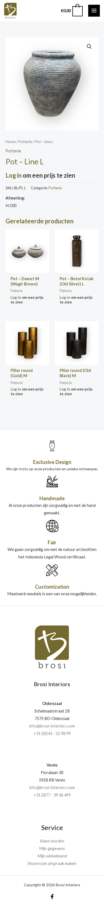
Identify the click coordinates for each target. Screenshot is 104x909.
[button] (89, 47)
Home (11, 141)
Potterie (25, 141)
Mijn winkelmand (52, 856)
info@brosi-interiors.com (52, 726)
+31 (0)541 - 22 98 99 (52, 733)
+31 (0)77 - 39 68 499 (52, 795)
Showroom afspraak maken (52, 863)
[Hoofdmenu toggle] (94, 10)
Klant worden (52, 841)
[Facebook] (52, 896)
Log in (14, 175)
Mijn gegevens (52, 848)
